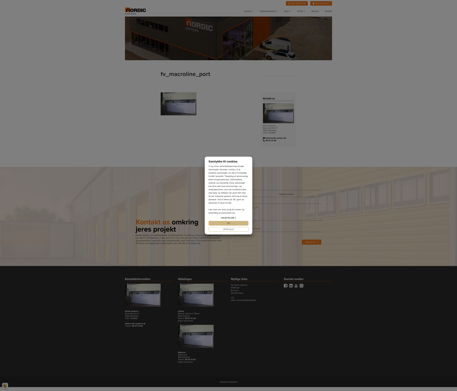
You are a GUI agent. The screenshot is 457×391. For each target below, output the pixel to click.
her (233, 213)
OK (228, 223)
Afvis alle (228, 229)
